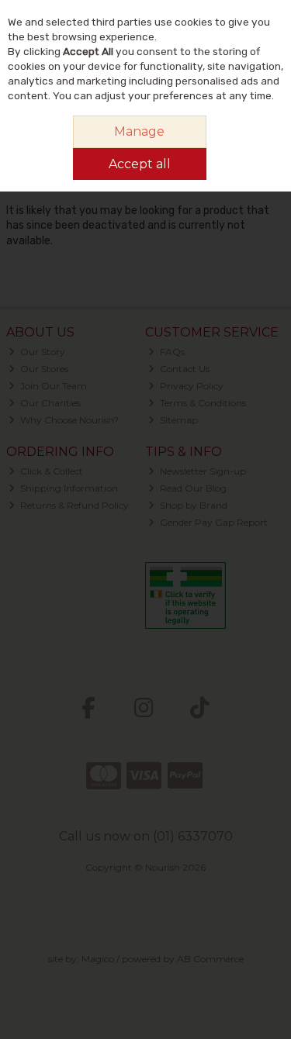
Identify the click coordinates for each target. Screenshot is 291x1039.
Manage (139, 131)
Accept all (140, 164)
